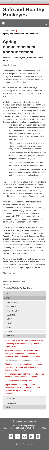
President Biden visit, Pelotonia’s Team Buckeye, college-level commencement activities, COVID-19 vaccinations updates (23, 353)
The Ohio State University (8, 2)
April (10, 332)
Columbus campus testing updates (20, 381)
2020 (8, 407)
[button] (45, 23)
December (12, 303)
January (11, 403)
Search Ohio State (44, 2)
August (11, 315)
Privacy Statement (24, 444)
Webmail (41, 2)
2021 (8, 298)
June (9, 323)
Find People (38, 2)
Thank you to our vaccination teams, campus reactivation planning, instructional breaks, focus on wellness (24, 367)
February (12, 399)
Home (5, 31)
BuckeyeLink (31, 2)
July (9, 319)
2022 (8, 294)
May (9, 327)
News (12, 31)
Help (28, 2)
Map (34, 2)
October (12, 307)
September (13, 311)
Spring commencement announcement (20, 34)
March (10, 336)
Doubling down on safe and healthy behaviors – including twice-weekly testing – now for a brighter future (24, 344)
